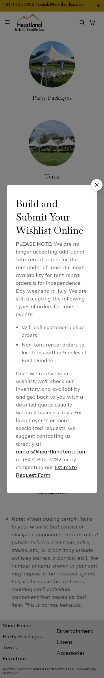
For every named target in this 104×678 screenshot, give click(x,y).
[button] (97, 185)
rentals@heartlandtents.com (51, 451)
